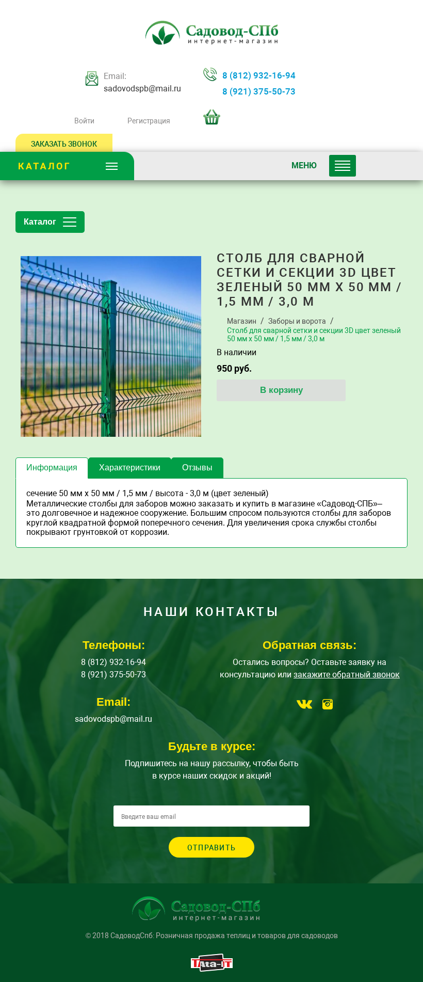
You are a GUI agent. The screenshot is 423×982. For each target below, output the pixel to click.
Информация (51, 467)
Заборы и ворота (297, 321)
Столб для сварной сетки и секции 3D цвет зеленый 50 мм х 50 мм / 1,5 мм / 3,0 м (314, 334)
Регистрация (148, 121)
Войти (84, 121)
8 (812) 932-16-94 (259, 75)
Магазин (241, 321)
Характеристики (129, 467)
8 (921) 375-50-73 (259, 91)
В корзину (281, 390)
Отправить (211, 848)
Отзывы (197, 467)
